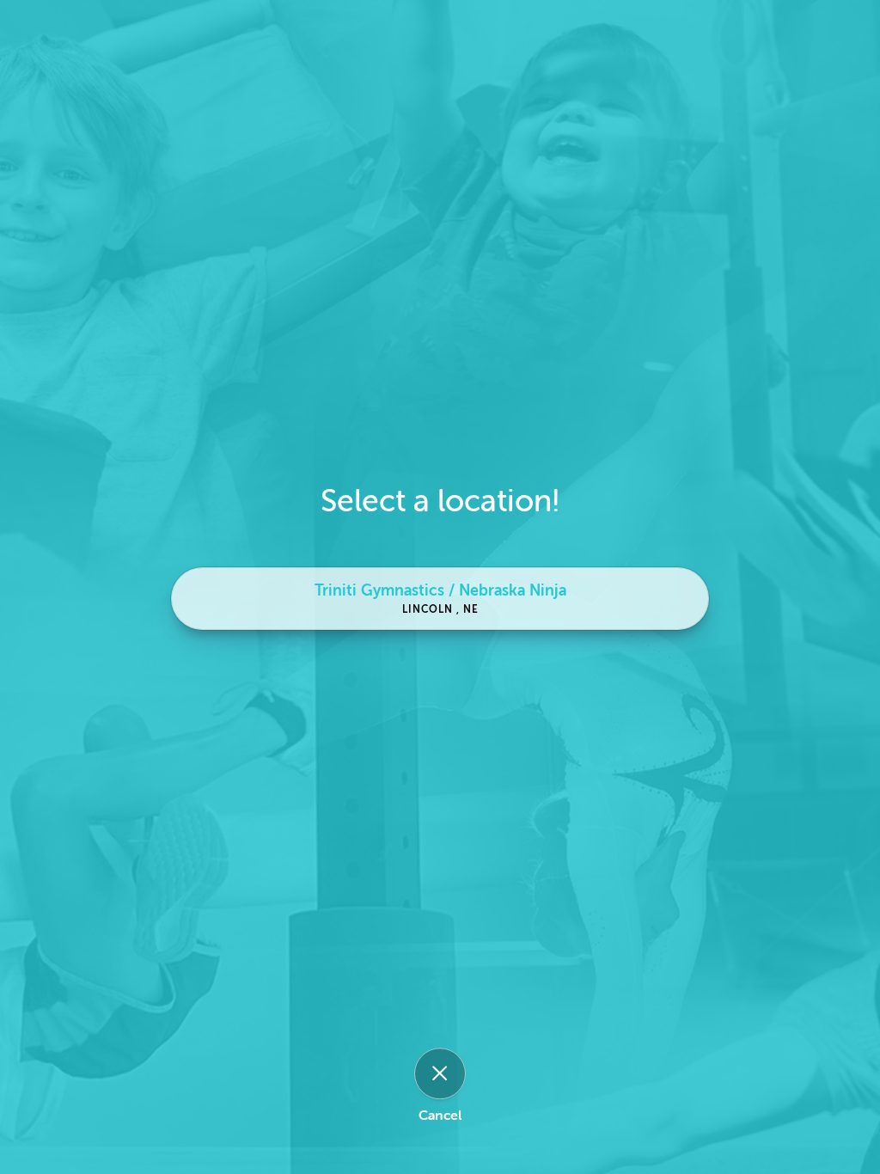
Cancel (440, 1115)
